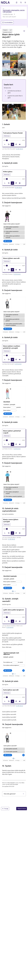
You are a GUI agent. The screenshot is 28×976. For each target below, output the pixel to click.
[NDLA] (5, 2)
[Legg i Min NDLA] (24, 31)
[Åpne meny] (25, 2)
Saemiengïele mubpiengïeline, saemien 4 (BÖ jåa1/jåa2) (14, 11)
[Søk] (21, 2)
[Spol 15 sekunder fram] (16, 144)
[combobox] (4, 144)
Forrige (6, 808)
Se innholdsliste (8, 22)
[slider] (7, 140)
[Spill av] (12, 144)
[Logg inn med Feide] (16, 2)
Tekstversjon (7, 135)
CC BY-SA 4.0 (19, 149)
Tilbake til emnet (21, 808)
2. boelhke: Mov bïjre (8, 14)
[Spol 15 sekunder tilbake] (8, 144)
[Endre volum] (19, 144)
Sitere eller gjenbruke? (9, 793)
